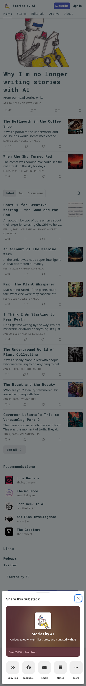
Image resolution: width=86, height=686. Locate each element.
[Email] (44, 667)
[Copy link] (12, 667)
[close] (78, 598)
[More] (76, 667)
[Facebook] (28, 667)
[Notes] (60, 667)
